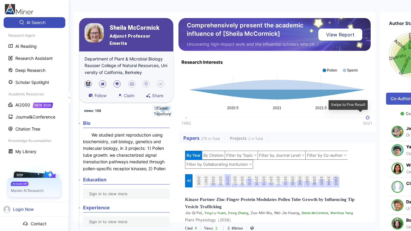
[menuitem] (34, 22)
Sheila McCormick (134, 27)
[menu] (34, 87)
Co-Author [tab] (401, 98)
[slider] (368, 118)
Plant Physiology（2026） (209, 219)
